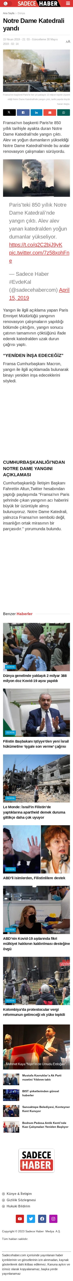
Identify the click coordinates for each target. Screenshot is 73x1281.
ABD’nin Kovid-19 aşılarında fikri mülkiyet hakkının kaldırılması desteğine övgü (36, 944)
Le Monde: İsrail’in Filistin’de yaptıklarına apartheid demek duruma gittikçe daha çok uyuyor (34, 812)
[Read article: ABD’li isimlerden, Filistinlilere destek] (36, 849)
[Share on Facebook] (23, 112)
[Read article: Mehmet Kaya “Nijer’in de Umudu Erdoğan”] (36, 1048)
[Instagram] (53, 1219)
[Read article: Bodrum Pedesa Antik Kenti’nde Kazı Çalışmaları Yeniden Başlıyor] (11, 1127)
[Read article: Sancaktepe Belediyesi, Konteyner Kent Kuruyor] (11, 1111)
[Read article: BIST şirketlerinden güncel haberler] (11, 1095)
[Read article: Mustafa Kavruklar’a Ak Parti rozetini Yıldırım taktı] (11, 1079)
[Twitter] (31, 1219)
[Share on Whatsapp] (63, 112)
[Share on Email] (49, 112)
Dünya (21, 13)
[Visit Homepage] (39, 3)
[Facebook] (42, 1219)
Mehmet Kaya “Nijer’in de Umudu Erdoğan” (36, 1064)
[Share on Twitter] (9, 112)
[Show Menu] (68, 3)
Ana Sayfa (8, 13)
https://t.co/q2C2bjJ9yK (35, 245)
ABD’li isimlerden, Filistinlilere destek (34, 878)
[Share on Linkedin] (37, 112)
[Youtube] (20, 1219)
